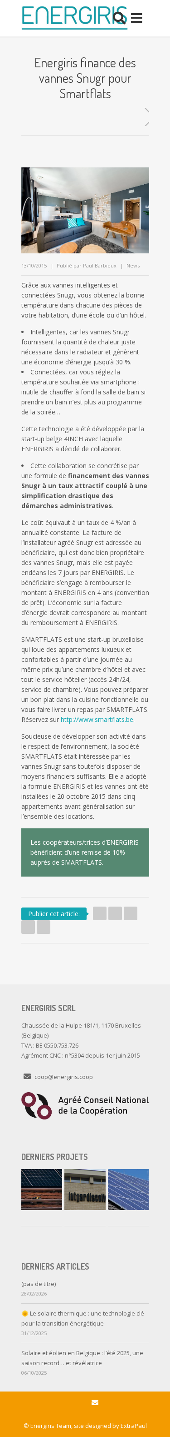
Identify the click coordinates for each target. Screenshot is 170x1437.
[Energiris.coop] (74, 18)
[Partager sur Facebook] (115, 913)
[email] (95, 1403)
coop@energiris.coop (63, 1077)
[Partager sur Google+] (28, 927)
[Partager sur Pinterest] (43, 927)
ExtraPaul (134, 1426)
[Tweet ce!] (100, 913)
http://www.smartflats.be (97, 719)
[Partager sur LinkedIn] (130, 913)
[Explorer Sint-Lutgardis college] (84, 1189)
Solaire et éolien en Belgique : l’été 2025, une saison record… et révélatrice (82, 1358)
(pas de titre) (38, 1284)
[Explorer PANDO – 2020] (128, 1189)
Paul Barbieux (100, 265)
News (133, 265)
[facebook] (75, 1403)
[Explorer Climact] (41, 1189)
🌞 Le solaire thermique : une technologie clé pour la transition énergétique (82, 1318)
